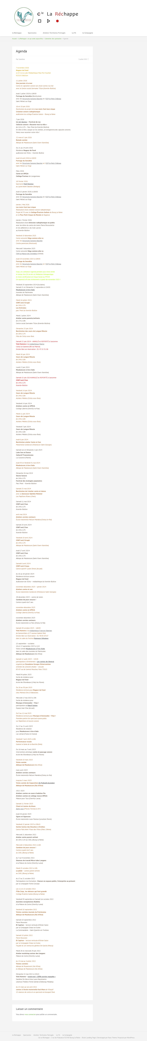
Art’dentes (23, 122)
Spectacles (32, 33)
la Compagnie (87, 33)
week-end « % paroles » (42, 976)
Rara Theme (112, 1037)
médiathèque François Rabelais (40, 630)
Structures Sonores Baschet (32, 99)
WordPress (131, 1037)
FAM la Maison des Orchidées (26, 254)
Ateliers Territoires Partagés (54, 33)
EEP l (48, 163)
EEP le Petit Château (53, 99)
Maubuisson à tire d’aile (25, 290)
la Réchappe (17, 33)
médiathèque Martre (36, 344)
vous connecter (30, 1014)
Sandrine (22, 59)
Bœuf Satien (32, 705)
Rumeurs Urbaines (41, 638)
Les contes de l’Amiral (45, 661)
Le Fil (74, 33)
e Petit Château (55, 163)
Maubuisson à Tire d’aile (35, 649)
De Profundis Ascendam (47, 783)
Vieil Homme (28, 184)
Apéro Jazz (20, 809)
